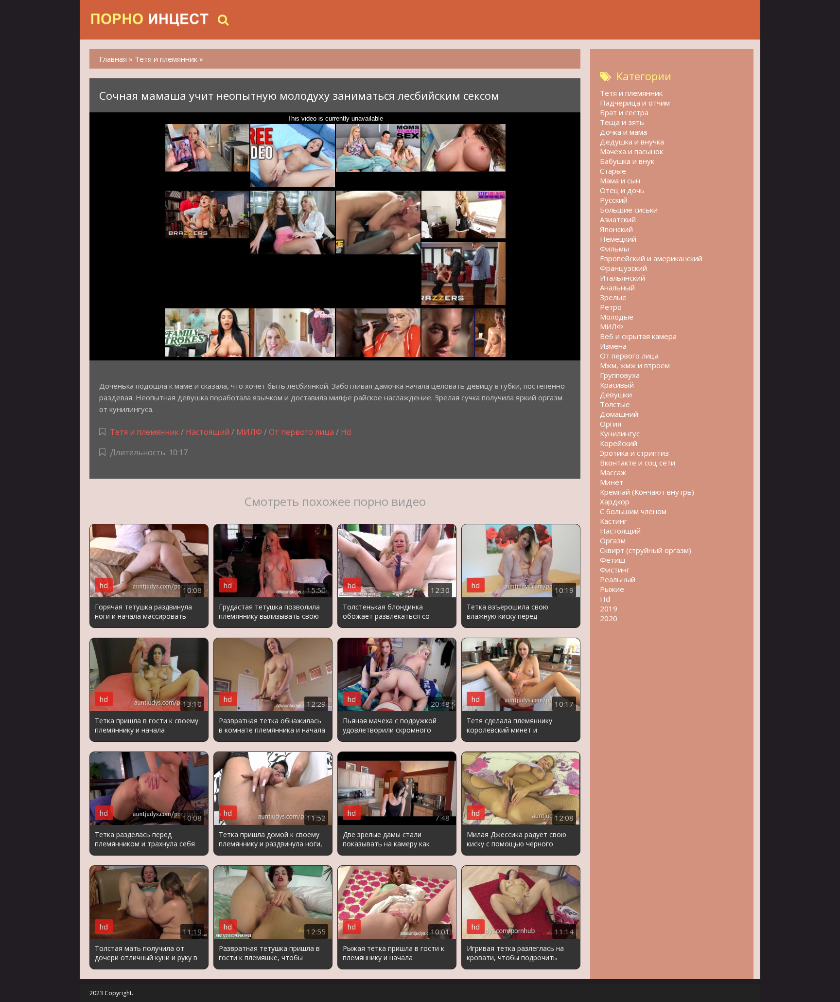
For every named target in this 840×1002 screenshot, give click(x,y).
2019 (608, 608)
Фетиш (612, 560)
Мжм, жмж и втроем (635, 365)
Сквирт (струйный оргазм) (645, 550)
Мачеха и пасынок (631, 151)
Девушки (616, 394)
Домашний (619, 414)
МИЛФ (249, 432)
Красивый (617, 385)
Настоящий (207, 432)
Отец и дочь (622, 190)
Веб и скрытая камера (638, 336)
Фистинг (615, 569)
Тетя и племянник (144, 432)
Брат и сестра (624, 112)
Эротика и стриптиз (634, 453)
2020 (608, 618)
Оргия (610, 424)
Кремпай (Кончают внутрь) (647, 492)
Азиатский (618, 219)
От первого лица (301, 432)
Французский (623, 268)
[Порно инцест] (150, 19)
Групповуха (620, 375)
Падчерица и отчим (635, 102)
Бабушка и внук (627, 161)
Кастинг (613, 521)
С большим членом (633, 511)
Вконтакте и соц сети (637, 462)
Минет (611, 482)
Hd (346, 432)
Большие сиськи (629, 210)
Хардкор (615, 501)
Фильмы (614, 248)
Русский (614, 200)
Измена (613, 346)
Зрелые (613, 297)
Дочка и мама (623, 132)
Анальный (617, 287)
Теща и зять (622, 122)
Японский (616, 229)
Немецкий (618, 239)
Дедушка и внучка (632, 141)
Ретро (611, 307)
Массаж (613, 472)
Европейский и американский (651, 258)
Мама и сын (620, 180)
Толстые (615, 404)
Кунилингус (620, 433)
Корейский (618, 443)
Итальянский (622, 278)
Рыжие (612, 589)
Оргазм (613, 540)
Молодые (616, 317)
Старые (613, 171)
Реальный (617, 579)
